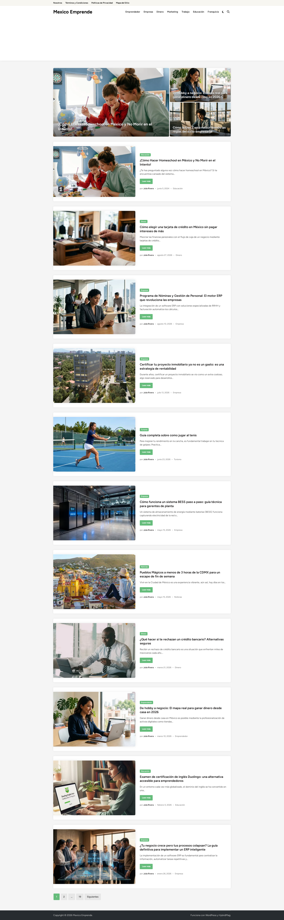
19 (80, 896)
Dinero (160, 11)
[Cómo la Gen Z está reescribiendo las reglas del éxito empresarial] (200, 120)
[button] (59, 102)
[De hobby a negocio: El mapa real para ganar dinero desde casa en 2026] (200, 85)
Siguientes (92, 896)
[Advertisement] (142, 40)
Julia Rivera (148, 188)
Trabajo (185, 11)
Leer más (147, 182)
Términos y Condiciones (76, 3)
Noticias (144, 567)
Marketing (172, 11)
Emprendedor (132, 11)
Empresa (148, 11)
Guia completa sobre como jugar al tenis (168, 435)
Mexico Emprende (72, 12)
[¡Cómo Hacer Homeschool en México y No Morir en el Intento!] (111, 102)
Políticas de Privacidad (102, 3)
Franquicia (213, 11)
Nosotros (57, 3)
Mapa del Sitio (122, 3)
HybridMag (224, 915)
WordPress (210, 915)
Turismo (144, 430)
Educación (198, 11)
